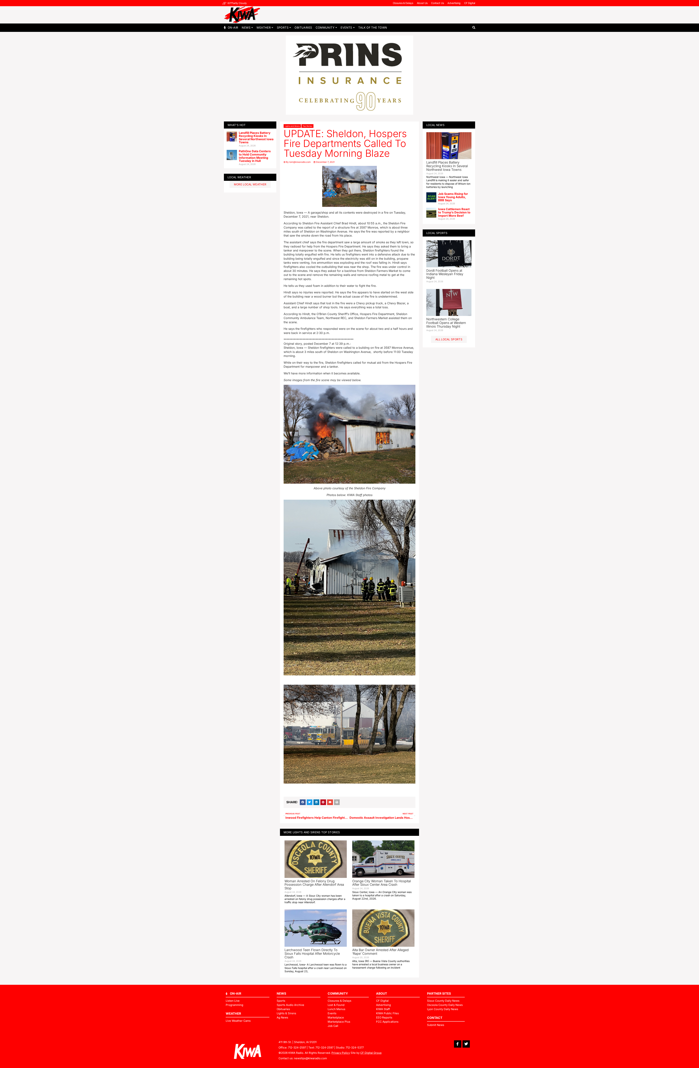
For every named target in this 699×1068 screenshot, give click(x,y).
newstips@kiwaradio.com (310, 1058)
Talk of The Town (372, 27)
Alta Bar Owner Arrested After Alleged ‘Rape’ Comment (380, 951)
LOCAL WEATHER (239, 177)
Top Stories (307, 126)
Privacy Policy (340, 1053)
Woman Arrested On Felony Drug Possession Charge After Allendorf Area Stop (314, 884)
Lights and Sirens (292, 126)
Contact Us (437, 3)
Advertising (454, 3)
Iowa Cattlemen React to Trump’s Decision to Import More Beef (454, 212)
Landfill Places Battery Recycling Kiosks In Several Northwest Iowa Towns (256, 137)
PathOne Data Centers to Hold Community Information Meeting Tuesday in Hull (255, 156)
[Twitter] (466, 1044)
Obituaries (303, 27)
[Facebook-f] (457, 1044)
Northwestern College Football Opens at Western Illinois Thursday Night (446, 322)
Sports (283, 27)
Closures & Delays (403, 3)
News (246, 27)
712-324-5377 (355, 1047)
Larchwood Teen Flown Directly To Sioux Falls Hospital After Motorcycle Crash (312, 953)
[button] (474, 27)
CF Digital (469, 3)
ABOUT (381, 993)
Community (325, 27)
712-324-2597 (297, 1047)
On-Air (233, 27)
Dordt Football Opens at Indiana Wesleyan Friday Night (444, 274)
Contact (434, 1018)
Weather (263, 27)
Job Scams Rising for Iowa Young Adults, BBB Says (453, 197)
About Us (422, 3)
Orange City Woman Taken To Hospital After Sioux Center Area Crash (381, 883)
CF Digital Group (371, 1053)
